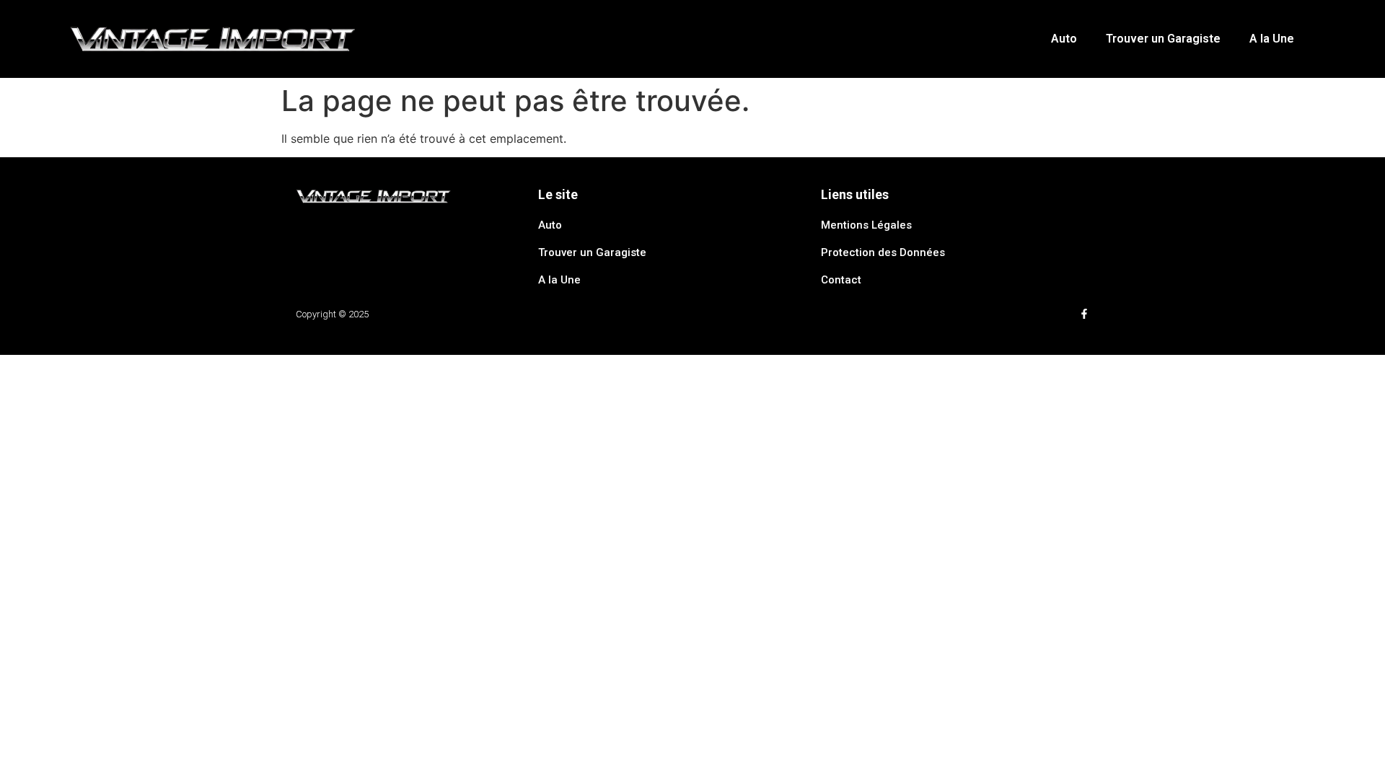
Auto (1064, 38)
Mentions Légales (866, 225)
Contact (841, 279)
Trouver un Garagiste (1163, 38)
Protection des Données (883, 252)
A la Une (1271, 38)
